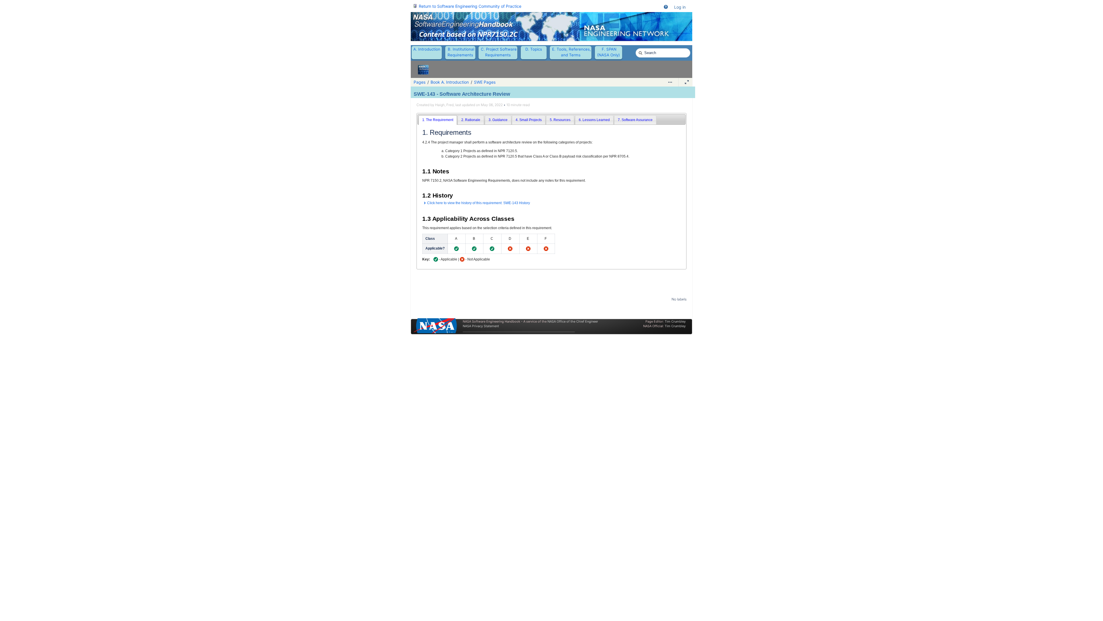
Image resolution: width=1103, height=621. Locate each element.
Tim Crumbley (675, 321)
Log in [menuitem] (680, 7)
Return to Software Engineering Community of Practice (470, 6)
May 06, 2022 (492, 105)
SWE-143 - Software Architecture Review (462, 94)
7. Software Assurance (635, 120)
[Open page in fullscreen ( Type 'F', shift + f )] (687, 82)
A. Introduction (426, 49)
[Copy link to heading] (473, 133)
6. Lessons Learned (594, 120)
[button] (665, 7)
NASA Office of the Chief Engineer (572, 321)
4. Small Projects (529, 120)
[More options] (670, 82)
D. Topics (533, 49)
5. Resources (560, 120)
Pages (419, 82)
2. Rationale (470, 120)
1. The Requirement (437, 120)
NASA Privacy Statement (481, 326)
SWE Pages (484, 82)
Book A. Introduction (450, 82)
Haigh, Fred (444, 105)
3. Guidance (498, 120)
